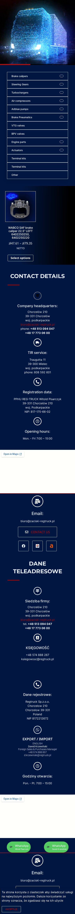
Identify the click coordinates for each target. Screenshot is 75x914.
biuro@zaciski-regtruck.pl (38, 324)
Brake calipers (20, 76)
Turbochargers (20, 92)
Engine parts (19, 141)
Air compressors (21, 100)
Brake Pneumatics (22, 117)
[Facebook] (23, 546)
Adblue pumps (20, 109)
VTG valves (18, 125)
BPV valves (18, 133)
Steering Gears (20, 84)
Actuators (17, 150)
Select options (20, 258)
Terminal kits (19, 158)
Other (15, 174)
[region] (37, 32)
